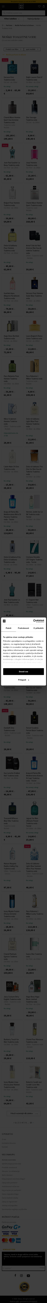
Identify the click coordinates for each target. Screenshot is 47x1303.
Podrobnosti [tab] (23, 628)
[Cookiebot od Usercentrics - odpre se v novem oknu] (33, 621)
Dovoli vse (23, 671)
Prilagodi (22, 680)
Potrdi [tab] (8, 628)
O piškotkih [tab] (38, 628)
